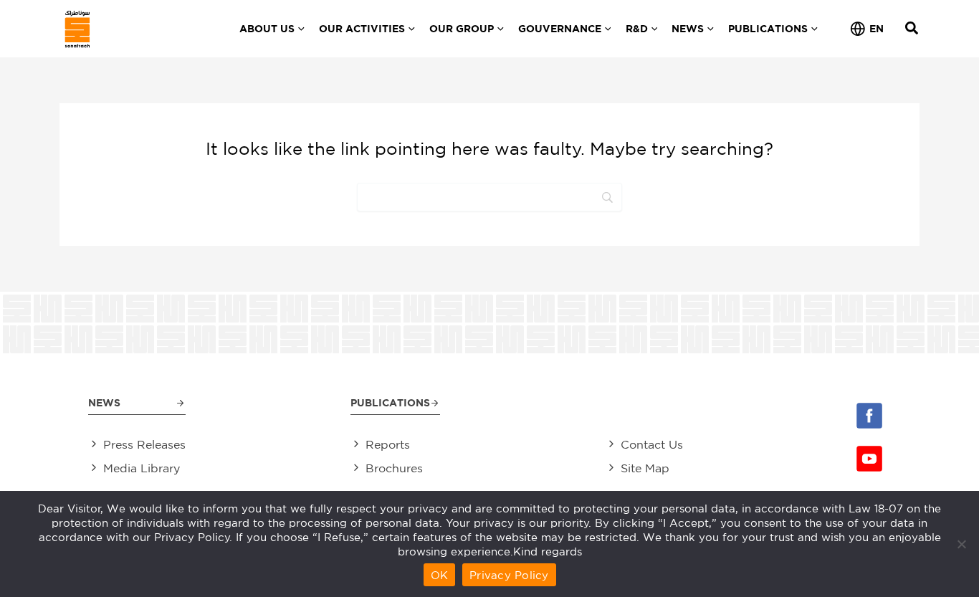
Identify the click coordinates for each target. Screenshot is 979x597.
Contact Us (652, 444)
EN (876, 28)
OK (440, 575)
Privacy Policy (509, 575)
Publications (390, 402)
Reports (388, 444)
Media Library (141, 468)
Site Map (645, 468)
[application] (300, 28)
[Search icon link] (912, 30)
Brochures (394, 468)
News (104, 402)
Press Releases (144, 444)
